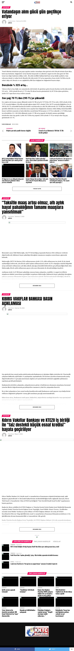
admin (10, 23)
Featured (15, 124)
